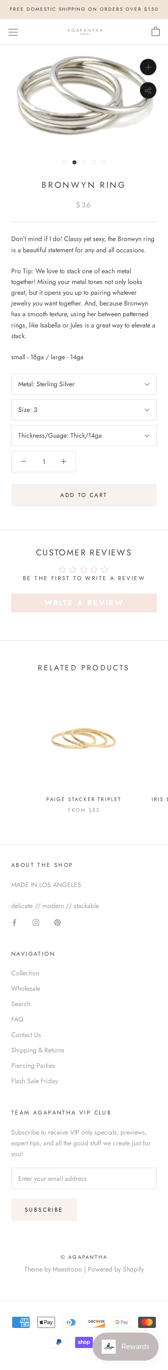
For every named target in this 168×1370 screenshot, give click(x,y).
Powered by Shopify (116, 1269)
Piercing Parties (33, 1065)
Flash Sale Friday (34, 1081)
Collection (25, 973)
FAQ (17, 1019)
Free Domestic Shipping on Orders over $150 (84, 9)
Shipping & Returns (37, 1050)
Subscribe (44, 1210)
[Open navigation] (13, 31)
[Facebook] (14, 921)
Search (20, 1003)
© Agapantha (84, 1257)
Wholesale (25, 988)
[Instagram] (36, 921)
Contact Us (26, 1034)
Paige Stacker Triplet (83, 799)
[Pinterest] (57, 921)
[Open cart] (156, 31)
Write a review (84, 602)
